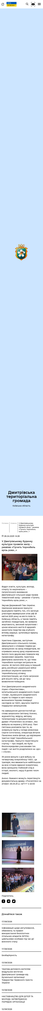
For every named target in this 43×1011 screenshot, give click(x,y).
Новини (13, 523)
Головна (5, 523)
